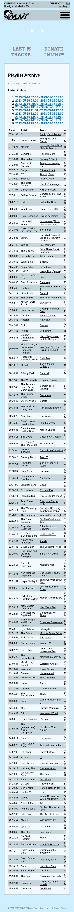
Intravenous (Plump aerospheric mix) (50, 222)
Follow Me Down (48, 202)
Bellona (44, 261)
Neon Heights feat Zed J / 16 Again (49, 337)
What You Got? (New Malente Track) (51, 147)
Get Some (45, 826)
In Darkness (46, 267)
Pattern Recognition (50, 788)
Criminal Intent (47, 170)
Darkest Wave (47, 752)
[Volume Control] (43, 30)
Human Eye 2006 (49, 209)
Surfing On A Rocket (50, 134)
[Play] (32, 30)
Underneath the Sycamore (48, 851)
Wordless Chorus (49, 663)
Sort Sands (46, 229)
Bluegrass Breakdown (51, 622)
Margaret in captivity (50, 657)
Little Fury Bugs (48, 859)
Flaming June (47, 174)
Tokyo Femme (47, 256)
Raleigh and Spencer (50, 407)
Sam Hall (44, 373)
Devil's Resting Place (51, 496)
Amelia (43, 541)
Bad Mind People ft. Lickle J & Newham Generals (50, 238)
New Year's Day (48, 607)
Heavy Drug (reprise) (50, 271)
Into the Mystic (48, 423)
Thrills (43, 694)
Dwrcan (44, 325)
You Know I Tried (49, 713)
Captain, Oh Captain (50, 436)
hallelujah (45, 629)
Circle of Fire (46, 490)
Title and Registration (51, 745)
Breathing (45, 282)
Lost (42, 277)
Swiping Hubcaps (49, 763)
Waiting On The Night (51, 515)
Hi (41, 757)
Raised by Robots (49, 216)
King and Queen (48, 380)
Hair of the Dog (48, 189)
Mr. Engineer (46, 443)
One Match (45, 779)
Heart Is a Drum (48, 866)
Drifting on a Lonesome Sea (48, 650)
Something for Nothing (47, 387)
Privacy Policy (60, 908)
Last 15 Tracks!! (22, 52)
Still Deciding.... (64, 5)
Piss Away (45, 738)
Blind (42, 792)
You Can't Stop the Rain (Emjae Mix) (49, 348)
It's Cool (44, 719)
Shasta (43, 400)
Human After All (48, 315)
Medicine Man (47, 564)
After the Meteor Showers (48, 527)
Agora (43, 683)
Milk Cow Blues (48, 677)
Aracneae (45, 319)
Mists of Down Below (51, 633)
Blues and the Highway (47, 365)
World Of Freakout (49, 844)
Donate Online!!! (54, 52)
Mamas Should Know (51, 597)
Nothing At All (47, 673)
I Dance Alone (47, 178)
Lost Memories (47, 245)
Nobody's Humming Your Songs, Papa (50, 509)
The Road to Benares (51, 297)
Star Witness (46, 416)
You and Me (46, 643)
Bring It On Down (49, 553)
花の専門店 (46, 303)
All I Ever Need (48, 688)
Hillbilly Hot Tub (48, 534)
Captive (44, 870)
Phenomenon (47, 783)
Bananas (44, 471)
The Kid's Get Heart (50, 814)
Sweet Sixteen (47, 669)
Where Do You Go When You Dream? (49, 797)
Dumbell (44, 293)
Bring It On (45, 637)
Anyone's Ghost (48, 768)
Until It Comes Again (50, 184)
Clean (43, 485)
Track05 (44, 457)
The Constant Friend (50, 546)
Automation (14, 83)
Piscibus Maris (47, 153)
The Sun (44, 774)
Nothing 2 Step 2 (48, 159)
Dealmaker (45, 395)
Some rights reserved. (43, 908)
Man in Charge (47, 429)
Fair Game (45, 832)
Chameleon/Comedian (51, 450)
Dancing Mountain (49, 708)
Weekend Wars (48, 819)
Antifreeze (45, 478)
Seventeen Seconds (50, 876)
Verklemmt (45, 330)
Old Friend (45, 888)
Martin (43, 837)
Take (42, 803)
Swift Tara (45, 358)
